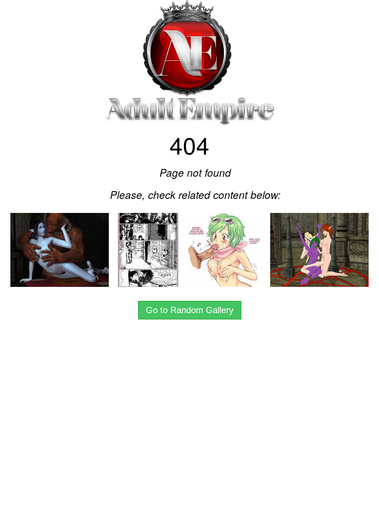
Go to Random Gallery (190, 310)
